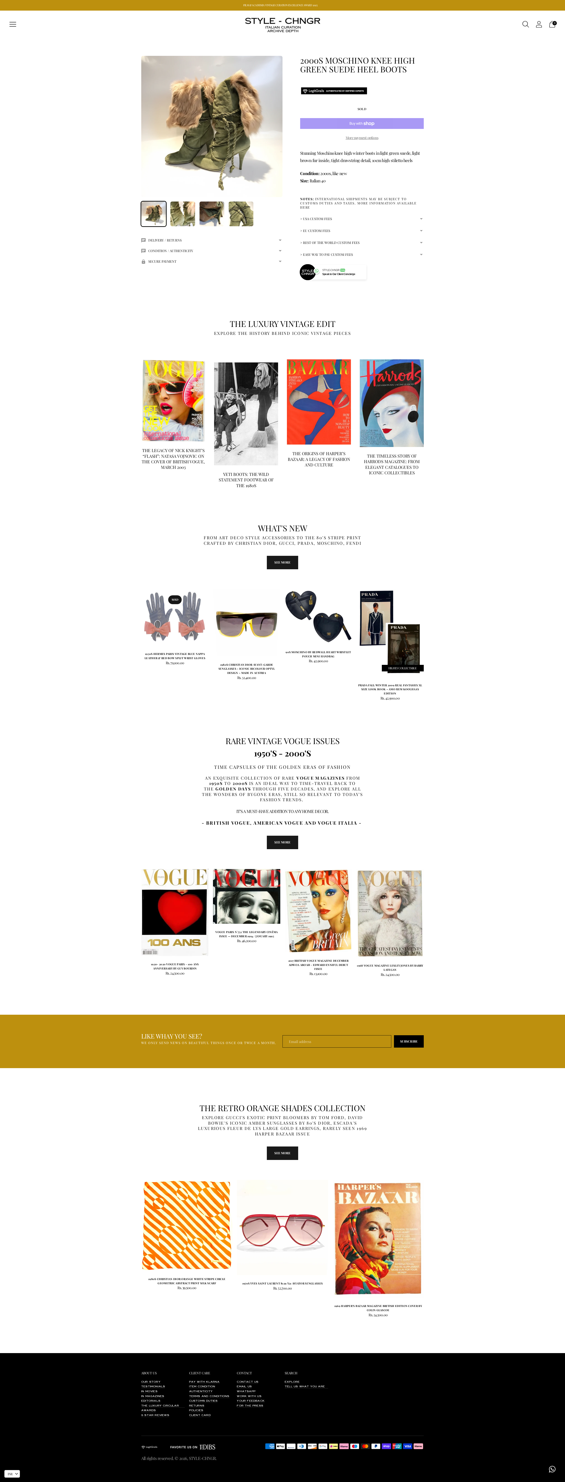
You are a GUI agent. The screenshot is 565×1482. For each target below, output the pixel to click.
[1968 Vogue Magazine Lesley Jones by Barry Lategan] (390, 913)
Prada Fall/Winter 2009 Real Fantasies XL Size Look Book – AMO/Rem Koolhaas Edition (390, 689)
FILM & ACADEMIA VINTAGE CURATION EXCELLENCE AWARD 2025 (280, 5)
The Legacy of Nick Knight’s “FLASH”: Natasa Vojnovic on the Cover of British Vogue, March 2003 (173, 458)
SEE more (282, 562)
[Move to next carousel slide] (428, 621)
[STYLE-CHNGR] (282, 24)
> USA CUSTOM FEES (316, 219)
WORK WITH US (249, 1396)
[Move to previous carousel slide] (136, 621)
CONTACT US (247, 1382)
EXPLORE (292, 1382)
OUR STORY (151, 1382)
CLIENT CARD (200, 1415)
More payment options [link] (362, 137)
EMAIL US (244, 1386)
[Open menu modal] (13, 24)
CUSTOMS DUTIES (203, 1401)
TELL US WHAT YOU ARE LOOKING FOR (316, 1386)
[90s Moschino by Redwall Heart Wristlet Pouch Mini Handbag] (318, 616)
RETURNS (196, 1406)
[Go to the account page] (539, 24)
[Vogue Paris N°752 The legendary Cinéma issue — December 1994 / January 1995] (246, 896)
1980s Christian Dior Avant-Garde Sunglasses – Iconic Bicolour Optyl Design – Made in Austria (246, 669)
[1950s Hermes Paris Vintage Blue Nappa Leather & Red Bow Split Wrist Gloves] (175, 617)
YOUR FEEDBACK (251, 1401)
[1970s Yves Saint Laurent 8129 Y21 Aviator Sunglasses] (282, 1227)
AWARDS (148, 1410)
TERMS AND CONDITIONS (209, 1396)
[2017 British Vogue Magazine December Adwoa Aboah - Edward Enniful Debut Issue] (318, 910)
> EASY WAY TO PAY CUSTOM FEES (326, 254)
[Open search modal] (526, 24)
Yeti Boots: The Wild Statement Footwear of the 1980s (246, 479)
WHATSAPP (246, 1391)
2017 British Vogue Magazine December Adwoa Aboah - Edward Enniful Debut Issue (318, 965)
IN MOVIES (149, 1391)
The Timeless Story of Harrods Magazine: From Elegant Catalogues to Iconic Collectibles (392, 464)
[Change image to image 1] (153, 214)
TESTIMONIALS (153, 1386)
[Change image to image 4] (241, 214)
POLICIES (196, 1410)
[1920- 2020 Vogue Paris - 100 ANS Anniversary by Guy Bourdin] (175, 912)
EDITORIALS (150, 1401)
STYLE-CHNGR (202, 1458)
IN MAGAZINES (152, 1396)
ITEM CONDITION (202, 1386)
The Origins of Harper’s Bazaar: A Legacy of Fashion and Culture (319, 459)
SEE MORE (282, 842)
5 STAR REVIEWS (155, 1415)
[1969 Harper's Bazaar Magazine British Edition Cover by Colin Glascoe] (378, 1239)
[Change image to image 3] (212, 214)
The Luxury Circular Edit (164, 1406)
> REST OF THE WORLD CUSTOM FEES (330, 242)
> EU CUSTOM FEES (315, 230)
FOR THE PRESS (250, 1406)
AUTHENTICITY (201, 1391)
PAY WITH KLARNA (204, 1382)
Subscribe (409, 1041)
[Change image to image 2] (182, 214)
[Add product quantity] (216, 678)
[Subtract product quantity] (230, 678)
